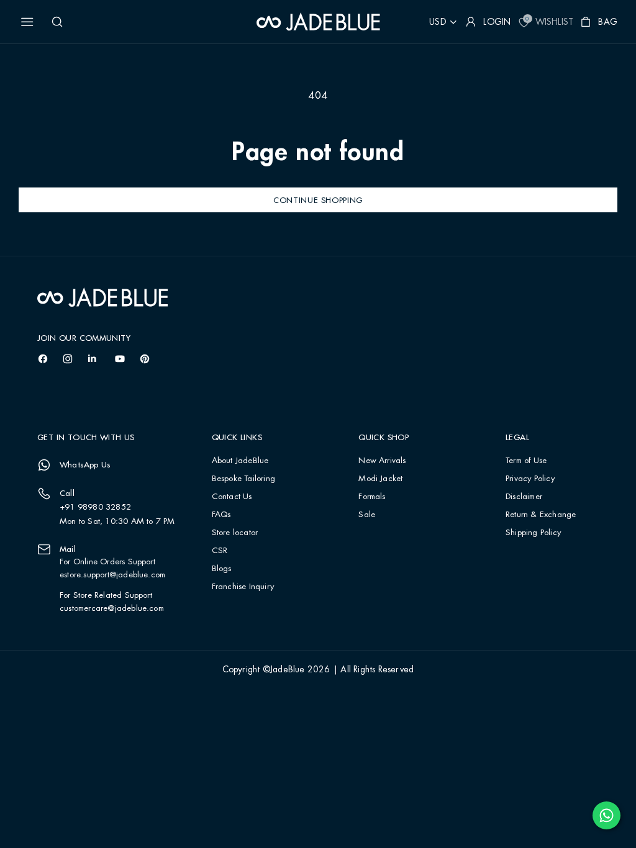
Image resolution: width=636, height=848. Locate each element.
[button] (27, 21)
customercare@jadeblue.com (112, 608)
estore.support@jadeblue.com (112, 575)
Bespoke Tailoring (243, 479)
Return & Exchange (541, 515)
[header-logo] (318, 21)
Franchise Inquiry (243, 587)
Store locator (235, 533)
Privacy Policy (530, 479)
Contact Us (232, 497)
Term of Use (526, 461)
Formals (371, 497)
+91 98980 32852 (95, 507)
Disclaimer (524, 497)
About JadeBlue (240, 461)
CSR (220, 551)
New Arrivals (382, 461)
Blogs (222, 569)
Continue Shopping (318, 200)
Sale (366, 515)
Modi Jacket (380, 479)
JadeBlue (287, 670)
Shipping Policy (533, 533)
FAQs (221, 515)
